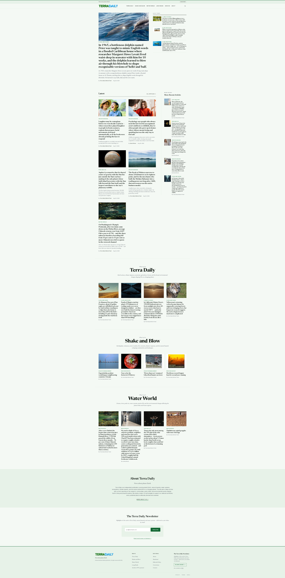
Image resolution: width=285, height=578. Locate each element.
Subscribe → (180, 564)
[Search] (185, 6)
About (173, 5)
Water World (151, 5)
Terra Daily (129, 5)
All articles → (151, 93)
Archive (167, 5)
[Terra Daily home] (108, 6)
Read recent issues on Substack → (142, 538)
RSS (182, 568)
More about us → (142, 499)
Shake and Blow (140, 5)
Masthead (155, 559)
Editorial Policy (157, 562)
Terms (183, 574)
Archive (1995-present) (138, 567)
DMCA (188, 574)
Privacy (177, 574)
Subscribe (183, 1)
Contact (155, 567)
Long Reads (159, 5)
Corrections (156, 565)
